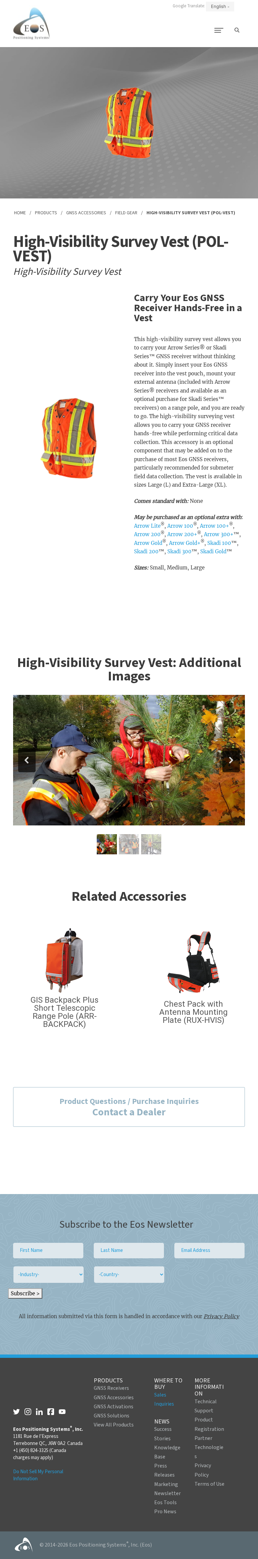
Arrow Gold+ (185, 543)
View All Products (114, 1424)
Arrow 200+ (182, 534)
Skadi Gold (213, 551)
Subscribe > (25, 1293)
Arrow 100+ (214, 526)
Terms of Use (209, 1484)
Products (46, 213)
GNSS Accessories (86, 213)
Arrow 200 (147, 534)
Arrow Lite (147, 526)
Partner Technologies (209, 1447)
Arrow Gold (148, 543)
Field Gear (126, 213)
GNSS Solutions (111, 1415)
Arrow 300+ (218, 534)
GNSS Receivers (111, 1388)
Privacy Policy (221, 1316)
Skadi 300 (179, 551)
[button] (27, 760)
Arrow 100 (180, 526)
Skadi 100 (219, 543)
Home (20, 213)
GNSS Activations (113, 1406)
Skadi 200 (146, 551)
